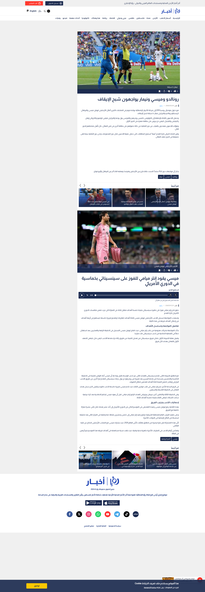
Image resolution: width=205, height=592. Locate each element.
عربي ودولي (121, 18)
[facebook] (70, 514)
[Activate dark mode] (47, 11)
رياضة (104, 18)
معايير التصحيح (89, 526)
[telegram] (117, 514)
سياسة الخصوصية (150, 587)
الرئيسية (176, 18)
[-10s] (170, 295)
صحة (148, 18)
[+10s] (175, 295)
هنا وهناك (95, 18)
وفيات (58, 18)
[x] (79, 514)
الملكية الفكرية (101, 526)
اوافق (37, 586)
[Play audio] (82, 295)
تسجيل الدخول (53, 3)
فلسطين (140, 18)
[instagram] (89, 514)
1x (87, 295)
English (33, 11)
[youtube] (108, 514)
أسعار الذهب (165, 18)
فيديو (65, 18)
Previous (84, 185)
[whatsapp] (98, 514)
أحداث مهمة (74, 18)
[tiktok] (127, 514)
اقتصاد (112, 18)
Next (80, 185)
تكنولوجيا (85, 18)
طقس (131, 18)
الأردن (155, 18)
